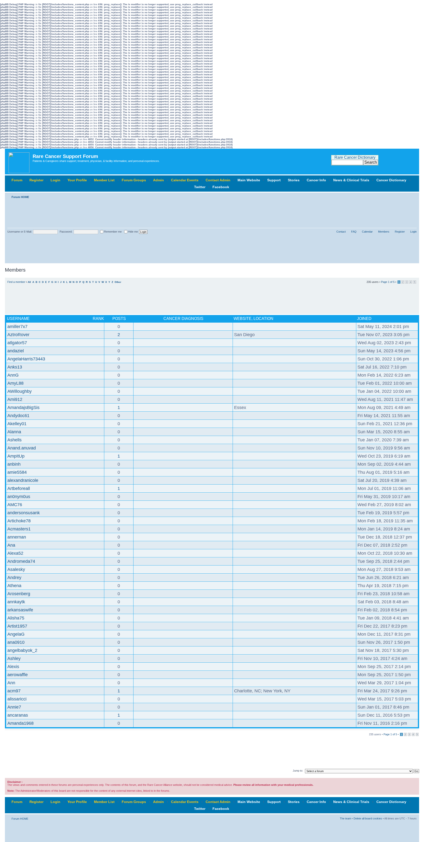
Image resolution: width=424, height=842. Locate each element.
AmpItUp (16, 456)
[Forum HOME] (19, 161)
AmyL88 (15, 383)
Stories (294, 180)
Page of (388, 281)
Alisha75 (15, 618)
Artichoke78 (19, 520)
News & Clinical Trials (351, 180)
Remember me (112, 231)
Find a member (16, 281)
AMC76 (14, 504)
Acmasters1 (19, 528)
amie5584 (17, 472)
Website (243, 318)
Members (383, 231)
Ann (11, 682)
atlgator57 (17, 342)
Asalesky (16, 569)
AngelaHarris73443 (26, 358)
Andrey (14, 577)
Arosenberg (18, 593)
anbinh (14, 464)
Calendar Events (185, 180)
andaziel (15, 350)
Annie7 (14, 707)
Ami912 (14, 399)
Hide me (132, 231)
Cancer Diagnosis (183, 318)
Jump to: (298, 770)
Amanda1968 (20, 723)
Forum (17, 180)
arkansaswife (20, 609)
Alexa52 (15, 553)
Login (55, 180)
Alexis (13, 666)
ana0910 (16, 642)
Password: (66, 231)
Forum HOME (20, 197)
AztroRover (18, 334)
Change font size (413, 196)
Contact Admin (218, 180)
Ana (11, 545)
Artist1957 (17, 626)
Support (274, 180)
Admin (158, 180)
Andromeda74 (21, 561)
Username (18, 318)
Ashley (14, 658)
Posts (119, 318)
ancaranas (17, 715)
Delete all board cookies (368, 818)
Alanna (14, 431)
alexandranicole (22, 480)
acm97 (14, 690)
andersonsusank (23, 512)
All (29, 282)
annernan (16, 537)
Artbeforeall (18, 488)
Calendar (367, 231)
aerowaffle (17, 674)
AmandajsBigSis (23, 407)
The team (345, 818)
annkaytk (16, 601)
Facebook (220, 187)
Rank (98, 318)
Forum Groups (134, 180)
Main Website (249, 180)
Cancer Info (316, 180)
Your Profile (77, 180)
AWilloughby (19, 391)
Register (36, 180)
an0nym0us (18, 496)
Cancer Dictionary (391, 180)
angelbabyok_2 (22, 650)
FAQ (354, 231)
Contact (341, 231)
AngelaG (16, 634)
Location (263, 318)
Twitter (199, 187)
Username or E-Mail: (19, 231)
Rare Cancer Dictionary (354, 157)
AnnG (13, 375)
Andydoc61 (18, 415)
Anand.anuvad (21, 448)
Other (118, 282)
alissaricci (16, 699)
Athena (14, 585)
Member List (104, 180)
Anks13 (14, 367)
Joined (364, 318)
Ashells (14, 439)
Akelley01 (16, 423)
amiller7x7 (17, 326)
